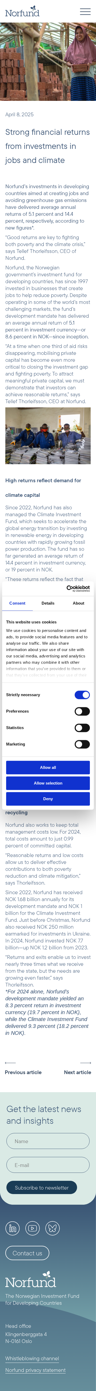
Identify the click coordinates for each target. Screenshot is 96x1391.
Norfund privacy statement (35, 1370)
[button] (26, 1069)
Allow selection (48, 783)
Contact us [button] (27, 1253)
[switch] (82, 711)
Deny (48, 798)
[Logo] (22, 11)
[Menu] (85, 12)
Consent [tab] (17, 603)
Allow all (48, 767)
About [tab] (79, 603)
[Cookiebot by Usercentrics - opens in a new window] (68, 588)
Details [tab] (48, 603)
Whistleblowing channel (32, 1358)
